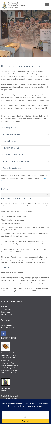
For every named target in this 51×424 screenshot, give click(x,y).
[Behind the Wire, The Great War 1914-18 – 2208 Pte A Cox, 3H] (5, 347)
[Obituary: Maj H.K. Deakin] (5, 382)
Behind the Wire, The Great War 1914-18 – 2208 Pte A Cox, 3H (8, 355)
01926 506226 (6, 325)
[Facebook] (3, 333)
